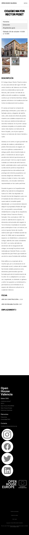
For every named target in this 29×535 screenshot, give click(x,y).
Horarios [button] (6, 21)
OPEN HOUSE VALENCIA (9, 3)
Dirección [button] (6, 24)
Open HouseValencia (7, 391)
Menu (25, 3)
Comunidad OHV (5, 419)
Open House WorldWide (7, 406)
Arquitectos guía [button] (9, 28)
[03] (15, 61)
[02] (6, 61)
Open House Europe (6, 408)
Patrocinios (4, 417)
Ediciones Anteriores (6, 410)
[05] (6, 70)
